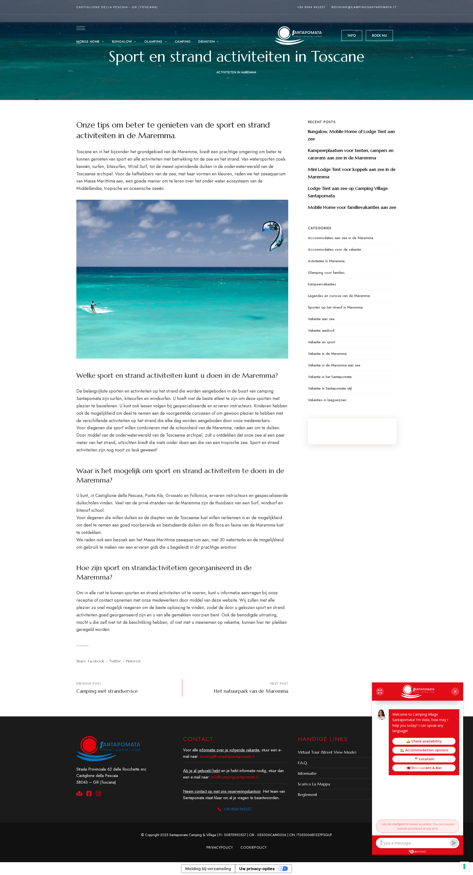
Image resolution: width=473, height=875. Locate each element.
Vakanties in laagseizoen (327, 400)
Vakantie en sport (321, 342)
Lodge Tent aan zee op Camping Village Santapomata (348, 191)
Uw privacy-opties (257, 868)
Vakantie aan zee (321, 319)
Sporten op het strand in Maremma (335, 307)
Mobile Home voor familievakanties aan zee (352, 207)
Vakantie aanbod (321, 330)
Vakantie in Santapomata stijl (330, 388)
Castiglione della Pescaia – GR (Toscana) (117, 7)
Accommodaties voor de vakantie (334, 249)
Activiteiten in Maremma (236, 72)
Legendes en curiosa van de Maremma (339, 295)
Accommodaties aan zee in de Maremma (340, 238)
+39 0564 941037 (311, 7)
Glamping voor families (326, 272)
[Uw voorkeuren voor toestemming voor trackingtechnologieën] (464, 866)
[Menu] (80, 28)
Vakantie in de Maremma (327, 353)
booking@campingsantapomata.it (364, 7)
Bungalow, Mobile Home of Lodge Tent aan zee (351, 135)
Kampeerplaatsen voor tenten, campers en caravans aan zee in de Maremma (350, 154)
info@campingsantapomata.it (234, 777)
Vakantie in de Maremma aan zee (334, 365)
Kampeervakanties (322, 284)
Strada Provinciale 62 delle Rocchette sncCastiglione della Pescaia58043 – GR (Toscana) (111, 775)
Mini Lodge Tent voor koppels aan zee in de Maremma (351, 173)
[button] (351, 35)
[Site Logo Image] (298, 35)
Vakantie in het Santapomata (330, 377)
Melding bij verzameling (208, 868)
